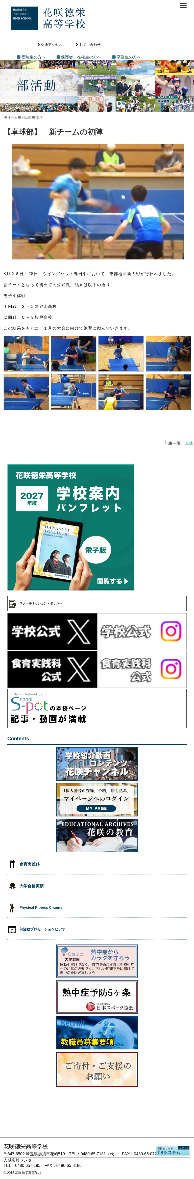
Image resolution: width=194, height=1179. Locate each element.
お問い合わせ (90, 45)
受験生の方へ (33, 57)
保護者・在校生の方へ (81, 57)
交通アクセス (51, 45)
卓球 (189, 443)
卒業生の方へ (129, 57)
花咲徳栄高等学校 (28, 1173)
